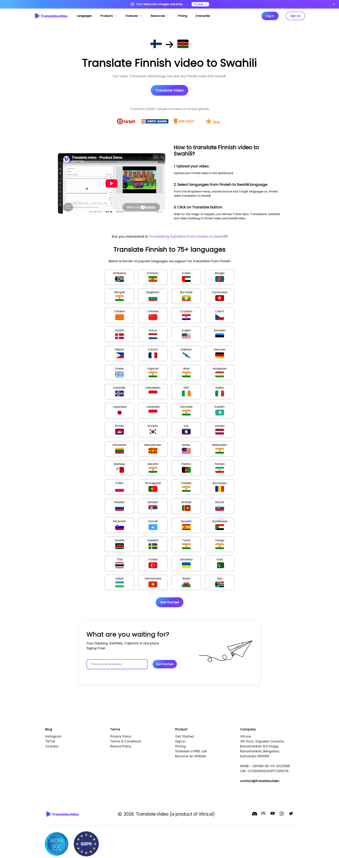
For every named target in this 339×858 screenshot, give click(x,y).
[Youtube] (272, 814)
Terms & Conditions (125, 741)
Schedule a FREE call (191, 751)
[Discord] (254, 813)
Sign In (180, 741)
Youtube (51, 746)
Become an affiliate (190, 756)
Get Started (184, 736)
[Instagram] (282, 814)
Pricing (180, 746)
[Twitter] (291, 814)
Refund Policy (120, 746)
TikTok (50, 741)
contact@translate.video (259, 781)
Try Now (198, 4)
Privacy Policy (120, 736)
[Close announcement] (334, 4)
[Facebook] (263, 814)
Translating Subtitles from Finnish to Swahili (187, 236)
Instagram (53, 736)
